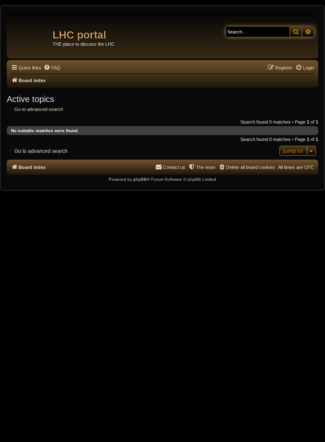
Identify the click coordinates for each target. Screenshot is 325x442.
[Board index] (30, 32)
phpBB (140, 179)
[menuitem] (52, 68)
